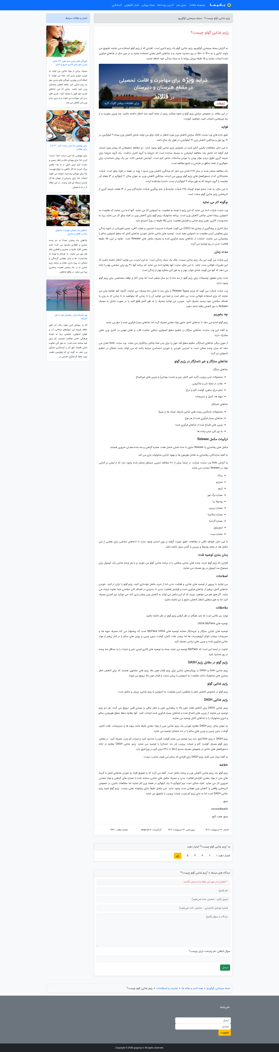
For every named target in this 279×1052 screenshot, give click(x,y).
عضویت (225, 1033)
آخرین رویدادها (165, 5)
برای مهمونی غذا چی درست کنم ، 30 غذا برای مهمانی (68, 147)
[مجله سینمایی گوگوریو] (221, 5)
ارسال (225, 968)
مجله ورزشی (148, 5)
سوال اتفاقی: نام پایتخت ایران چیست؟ (209, 951)
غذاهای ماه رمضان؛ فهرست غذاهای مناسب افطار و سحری (71, 232)
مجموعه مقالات (197, 5)
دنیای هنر (181, 5)
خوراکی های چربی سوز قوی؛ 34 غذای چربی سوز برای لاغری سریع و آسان (70, 62)
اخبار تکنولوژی (131, 5)
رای (177, 856)
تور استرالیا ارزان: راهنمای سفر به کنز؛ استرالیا (71, 316)
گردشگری (117, 5)
